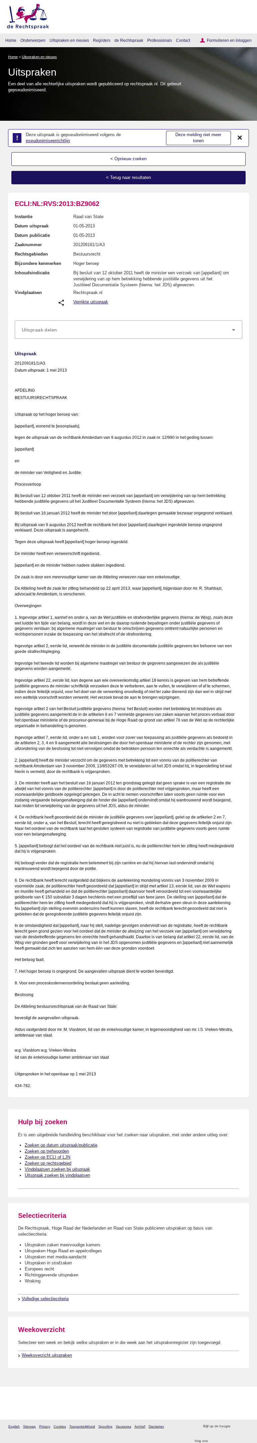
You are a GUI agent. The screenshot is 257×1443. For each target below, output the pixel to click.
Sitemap (29, 1426)
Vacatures (123, 1426)
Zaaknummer (28, 244)
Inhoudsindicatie (32, 272)
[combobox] (128, 330)
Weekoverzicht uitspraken (47, 1355)
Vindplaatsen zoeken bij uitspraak (57, 1169)
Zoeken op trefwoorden (47, 1151)
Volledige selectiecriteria (45, 1298)
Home (10, 40)
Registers (101, 40)
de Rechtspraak (128, 40)
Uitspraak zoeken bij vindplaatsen (57, 1175)
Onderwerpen (33, 40)
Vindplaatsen (28, 292)
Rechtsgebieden (31, 254)
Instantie (23, 216)
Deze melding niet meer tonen (198, 137)
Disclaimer (156, 1426)
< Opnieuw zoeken (128, 158)
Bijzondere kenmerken (38, 263)
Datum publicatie (32, 235)
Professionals (159, 40)
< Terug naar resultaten (128, 177)
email (245, 1426)
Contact (183, 40)
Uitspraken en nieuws (69, 40)
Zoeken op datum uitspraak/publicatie (61, 1145)
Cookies (60, 1426)
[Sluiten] (240, 138)
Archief (140, 1426)
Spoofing (105, 1426)
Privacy (44, 1426)
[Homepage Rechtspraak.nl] (25, 15)
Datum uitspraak (32, 225)
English (14, 1426)
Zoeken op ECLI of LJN (47, 1157)
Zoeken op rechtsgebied (48, 1163)
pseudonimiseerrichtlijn (48, 140)
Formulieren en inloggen (229, 40)
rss (236, 1426)
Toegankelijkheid (82, 1426)
